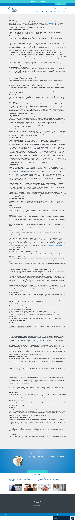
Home (32, 498)
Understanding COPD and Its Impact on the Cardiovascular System (44, 479)
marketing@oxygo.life (18, 437)
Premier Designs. (71, 514)
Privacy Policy (41, 498)
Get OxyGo (36, 498)
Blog (43, 11)
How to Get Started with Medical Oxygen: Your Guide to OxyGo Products (15, 479)
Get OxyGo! (60, 4)
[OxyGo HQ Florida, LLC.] (12, 9)
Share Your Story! (37, 472)
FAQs (59, 11)
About (63, 11)
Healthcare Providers (51, 11)
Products (37, 11)
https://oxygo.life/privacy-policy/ (55, 245)
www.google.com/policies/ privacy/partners (32, 341)
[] (65, 8)
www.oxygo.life (49, 23)
